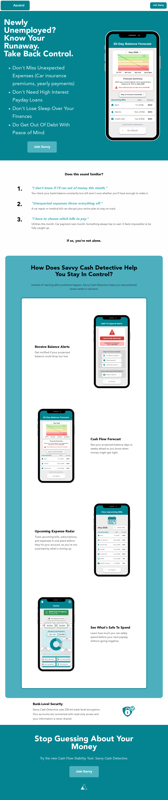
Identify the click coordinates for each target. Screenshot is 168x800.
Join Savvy (42, 147)
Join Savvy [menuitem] (158, 5)
